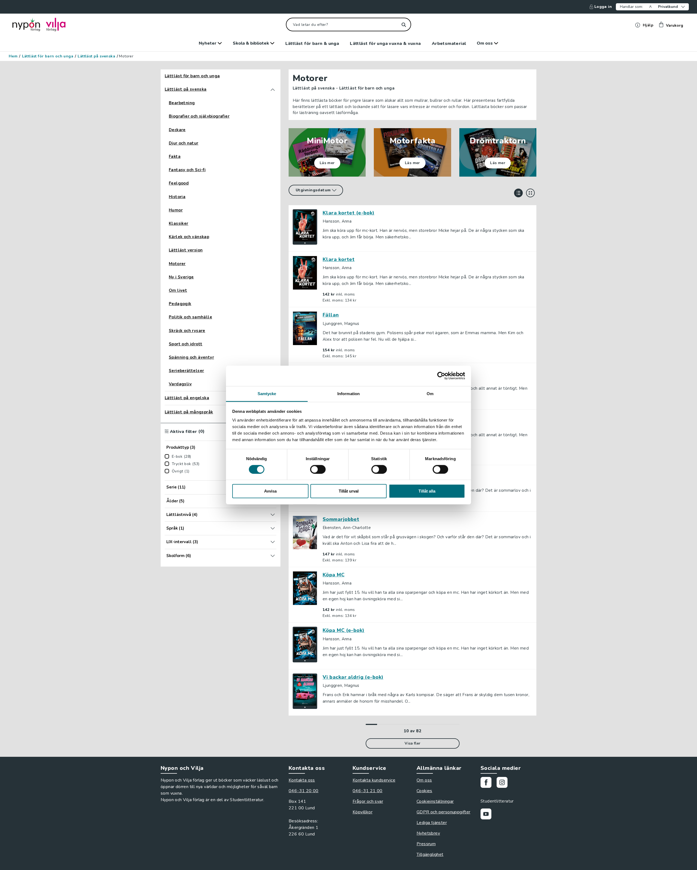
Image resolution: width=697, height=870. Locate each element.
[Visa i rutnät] (530, 193)
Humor (176, 210)
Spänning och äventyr (191, 357)
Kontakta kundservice (374, 780)
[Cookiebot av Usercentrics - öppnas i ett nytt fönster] (441, 376)
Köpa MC (333, 574)
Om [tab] (430, 393)
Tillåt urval (349, 491)
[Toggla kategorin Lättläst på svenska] (272, 89)
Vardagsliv (180, 384)
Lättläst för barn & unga (312, 44)
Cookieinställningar (435, 801)
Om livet (178, 290)
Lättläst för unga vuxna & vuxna (385, 44)
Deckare (177, 130)
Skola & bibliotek (251, 43)
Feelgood (179, 183)
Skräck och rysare (187, 330)
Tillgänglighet (430, 854)
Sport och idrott (185, 344)
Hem (13, 56)
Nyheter (208, 43)
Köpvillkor (362, 812)
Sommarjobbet (341, 519)
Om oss (485, 43)
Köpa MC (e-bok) (344, 630)
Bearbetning (182, 103)
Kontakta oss (302, 780)
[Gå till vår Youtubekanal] (488, 814)
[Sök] (403, 24)
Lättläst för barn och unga (47, 56)
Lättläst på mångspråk (189, 412)
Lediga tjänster (432, 823)
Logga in (603, 7)
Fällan (331, 315)
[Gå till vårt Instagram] (504, 783)
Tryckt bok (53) (186, 464)
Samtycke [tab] (267, 393)
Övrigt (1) (180, 471)
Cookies (424, 791)
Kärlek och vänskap (189, 236)
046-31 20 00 (304, 791)
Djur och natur (183, 143)
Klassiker (178, 223)
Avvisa (270, 491)
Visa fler (412, 743)
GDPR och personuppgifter (443, 812)
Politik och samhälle (190, 317)
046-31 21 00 (368, 791)
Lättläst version (186, 250)
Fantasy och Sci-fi (187, 170)
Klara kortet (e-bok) (349, 213)
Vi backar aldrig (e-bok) (353, 677)
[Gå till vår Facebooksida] (488, 783)
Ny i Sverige (181, 277)
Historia (177, 196)
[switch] (318, 469)
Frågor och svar (368, 801)
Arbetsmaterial (449, 44)
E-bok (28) (181, 456)
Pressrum (426, 844)
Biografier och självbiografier (199, 116)
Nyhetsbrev (428, 833)
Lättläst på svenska (96, 56)
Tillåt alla (426, 491)
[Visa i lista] (518, 193)
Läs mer (327, 163)
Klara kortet (338, 259)
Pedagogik (180, 303)
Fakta (175, 156)
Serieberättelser (186, 370)
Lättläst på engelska (187, 398)
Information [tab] (348, 393)
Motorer (177, 263)
